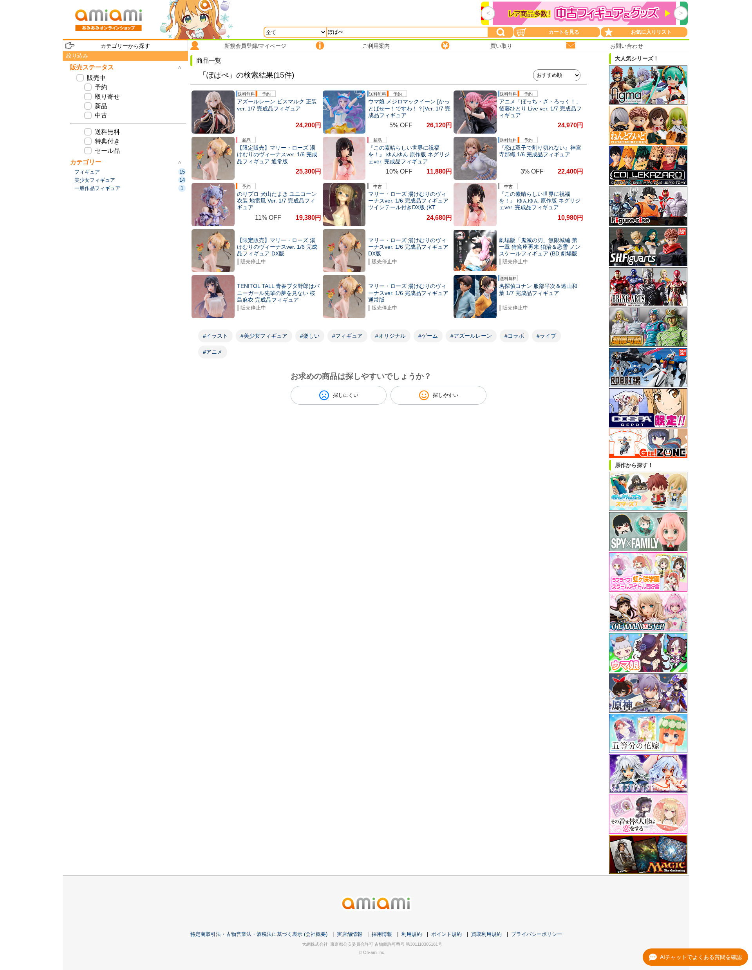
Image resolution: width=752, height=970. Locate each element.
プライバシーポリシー (536, 934)
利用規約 (411, 934)
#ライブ (546, 336)
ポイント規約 (446, 934)
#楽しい (310, 336)
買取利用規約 (486, 934)
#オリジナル (390, 336)
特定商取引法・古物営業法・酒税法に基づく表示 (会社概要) (258, 934)
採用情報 (382, 934)
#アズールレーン (471, 336)
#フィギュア (347, 336)
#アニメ (212, 352)
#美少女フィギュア (263, 336)
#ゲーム (428, 336)
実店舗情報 (349, 934)
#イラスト (215, 336)
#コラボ (514, 336)
